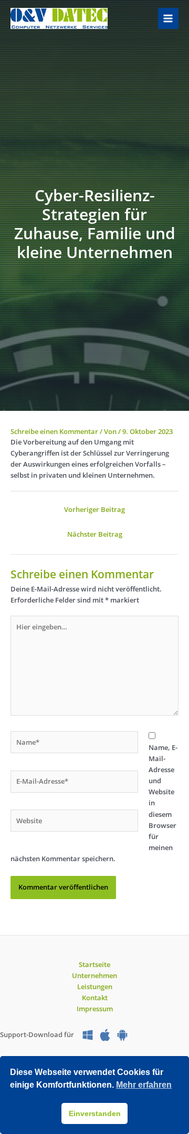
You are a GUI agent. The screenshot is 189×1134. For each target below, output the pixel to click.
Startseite (94, 964)
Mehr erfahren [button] (144, 1084)
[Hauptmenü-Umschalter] (168, 18)
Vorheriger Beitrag (94, 509)
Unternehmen (94, 975)
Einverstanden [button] (95, 1113)
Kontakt (95, 997)
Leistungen (94, 986)
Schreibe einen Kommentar (54, 431)
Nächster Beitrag (94, 534)
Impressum (95, 1008)
